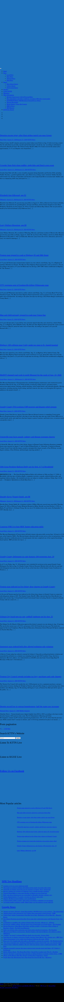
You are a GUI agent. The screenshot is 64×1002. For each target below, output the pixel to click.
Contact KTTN (7, 91)
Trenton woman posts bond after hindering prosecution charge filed (37, 841)
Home (5, 71)
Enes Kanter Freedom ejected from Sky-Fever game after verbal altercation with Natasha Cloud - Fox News (33, 920)
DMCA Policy (11, 106)
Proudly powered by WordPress (9, 987)
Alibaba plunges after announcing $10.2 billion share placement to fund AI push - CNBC (29, 913)
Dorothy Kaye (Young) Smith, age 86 (15, 497)
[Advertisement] (32, 34)
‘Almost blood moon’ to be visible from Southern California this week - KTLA (26, 939)
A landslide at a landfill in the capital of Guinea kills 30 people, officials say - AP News (28, 922)
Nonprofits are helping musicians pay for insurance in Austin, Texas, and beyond (26, 889)
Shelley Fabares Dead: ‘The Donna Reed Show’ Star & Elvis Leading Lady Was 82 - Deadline (30, 952)
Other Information (8, 95)
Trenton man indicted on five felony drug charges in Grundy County (27, 587)
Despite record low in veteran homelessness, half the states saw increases (29, 706)
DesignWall (51, 986)
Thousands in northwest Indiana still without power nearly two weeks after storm (27, 888)
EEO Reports (10, 108)
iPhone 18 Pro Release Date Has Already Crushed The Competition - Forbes (25, 955)
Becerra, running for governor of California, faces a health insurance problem (26, 891)
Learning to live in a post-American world (15, 886)
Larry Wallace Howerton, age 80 (13, 225)
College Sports (11, 86)
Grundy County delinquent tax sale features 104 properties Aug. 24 (27, 557)
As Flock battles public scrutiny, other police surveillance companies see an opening (28, 900)
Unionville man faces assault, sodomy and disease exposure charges (27, 437)
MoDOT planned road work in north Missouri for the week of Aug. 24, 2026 (30, 375)
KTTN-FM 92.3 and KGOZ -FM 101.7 (24, 986)
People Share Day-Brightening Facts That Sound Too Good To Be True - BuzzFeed (27, 957)
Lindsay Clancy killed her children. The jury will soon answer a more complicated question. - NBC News (32, 945)
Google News (9, 907)
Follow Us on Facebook (12, 771)
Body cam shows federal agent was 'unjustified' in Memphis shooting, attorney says (27, 895)
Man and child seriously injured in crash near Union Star (23, 315)
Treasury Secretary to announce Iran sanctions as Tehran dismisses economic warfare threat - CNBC (32, 954)
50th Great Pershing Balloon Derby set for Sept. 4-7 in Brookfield (26, 467)
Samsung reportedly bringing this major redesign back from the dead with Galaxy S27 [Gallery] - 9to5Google (32, 949)
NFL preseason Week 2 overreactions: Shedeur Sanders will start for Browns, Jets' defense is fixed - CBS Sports (32, 932)
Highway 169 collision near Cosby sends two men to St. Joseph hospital (29, 345)
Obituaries (6, 93)
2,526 (5, 729)
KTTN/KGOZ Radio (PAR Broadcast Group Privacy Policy (24, 100)
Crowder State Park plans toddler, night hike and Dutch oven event (27, 165)
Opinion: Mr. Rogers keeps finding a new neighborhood (19, 899)
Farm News (10, 80)
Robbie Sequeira (25, 711)
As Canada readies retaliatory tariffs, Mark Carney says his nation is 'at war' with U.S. (28, 902)
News (4, 73)
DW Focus (43, 986)
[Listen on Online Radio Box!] (11, 752)
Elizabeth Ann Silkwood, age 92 (13, 195)
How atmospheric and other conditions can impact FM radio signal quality (28, 99)
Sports (5, 82)
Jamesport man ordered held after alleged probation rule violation (26, 646)
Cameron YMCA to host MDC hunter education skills (21, 527)
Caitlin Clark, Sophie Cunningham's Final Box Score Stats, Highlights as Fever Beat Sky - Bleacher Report (32, 916)
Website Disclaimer (12, 102)
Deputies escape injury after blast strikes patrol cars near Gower (26, 135)
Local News (10, 75)
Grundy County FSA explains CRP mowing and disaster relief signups (28, 407)
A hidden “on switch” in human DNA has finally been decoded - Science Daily (26, 935)
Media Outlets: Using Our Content (17, 104)
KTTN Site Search (8, 110)
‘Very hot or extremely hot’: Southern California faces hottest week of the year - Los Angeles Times (32, 943)
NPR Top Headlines (12, 881)
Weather (5, 89)
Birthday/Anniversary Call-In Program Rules (20, 97)
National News (11, 79)
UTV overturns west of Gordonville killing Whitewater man (24, 285)
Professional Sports (12, 88)
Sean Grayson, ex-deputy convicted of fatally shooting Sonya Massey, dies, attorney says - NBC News (33, 937)
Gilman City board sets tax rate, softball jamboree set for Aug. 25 (26, 617)
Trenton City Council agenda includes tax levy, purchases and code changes (30, 676)
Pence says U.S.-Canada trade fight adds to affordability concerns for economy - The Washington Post (33, 941)
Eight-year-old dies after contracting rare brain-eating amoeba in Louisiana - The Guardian (30, 930)
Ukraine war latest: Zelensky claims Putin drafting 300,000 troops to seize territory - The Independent (33, 911)
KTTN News (31, 140)
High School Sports (12, 84)
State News (10, 77)
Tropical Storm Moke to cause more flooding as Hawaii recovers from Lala (25, 893)
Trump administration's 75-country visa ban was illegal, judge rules (23, 897)
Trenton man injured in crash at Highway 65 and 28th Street (24, 255)
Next (9, 729)
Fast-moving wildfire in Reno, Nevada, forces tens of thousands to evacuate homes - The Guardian (32, 924)
